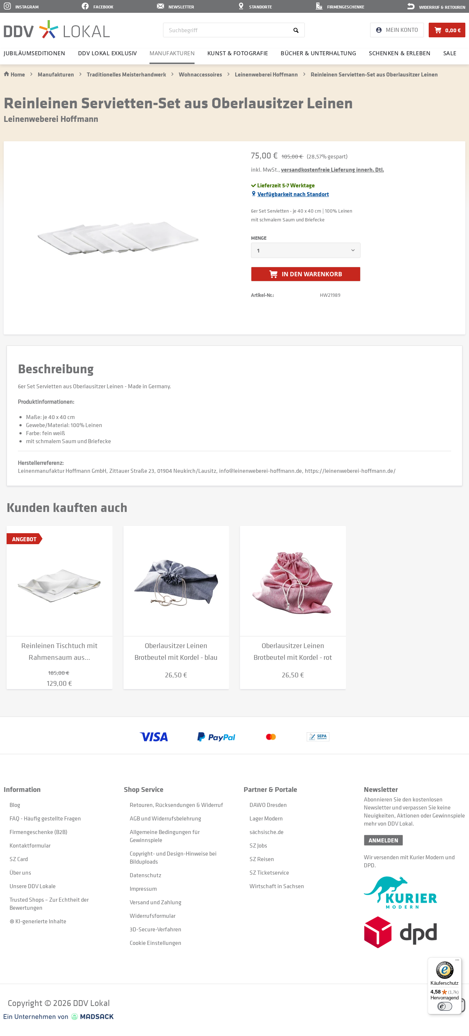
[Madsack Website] (59, 1016)
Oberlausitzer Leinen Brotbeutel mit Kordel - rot (293, 651)
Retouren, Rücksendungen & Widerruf (176, 805)
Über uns (20, 872)
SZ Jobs (258, 845)
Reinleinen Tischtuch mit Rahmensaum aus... (59, 651)
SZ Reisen (262, 859)
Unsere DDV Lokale (33, 886)
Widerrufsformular (153, 916)
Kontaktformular (30, 845)
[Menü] (457, 961)
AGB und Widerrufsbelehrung (165, 818)
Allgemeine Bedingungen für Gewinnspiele (165, 836)
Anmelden (383, 840)
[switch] (444, 1006)
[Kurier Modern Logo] (414, 892)
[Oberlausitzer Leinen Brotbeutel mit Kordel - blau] (176, 581)
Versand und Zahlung (155, 902)
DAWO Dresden (268, 805)
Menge (258, 238)
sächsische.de (267, 832)
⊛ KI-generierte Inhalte (38, 921)
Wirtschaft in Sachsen (277, 886)
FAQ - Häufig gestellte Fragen (45, 818)
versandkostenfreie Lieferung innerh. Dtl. (332, 169)
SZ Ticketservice (269, 872)
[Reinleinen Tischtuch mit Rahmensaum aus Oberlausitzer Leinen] (59, 581)
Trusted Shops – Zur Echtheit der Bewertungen (49, 903)
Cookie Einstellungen (155, 943)
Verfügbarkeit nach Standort (293, 194)
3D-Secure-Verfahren (155, 929)
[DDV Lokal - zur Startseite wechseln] (57, 29)
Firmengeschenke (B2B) (38, 832)
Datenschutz (145, 875)
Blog (15, 805)
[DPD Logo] (414, 932)
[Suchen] (297, 30)
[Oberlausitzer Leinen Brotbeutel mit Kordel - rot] (293, 581)
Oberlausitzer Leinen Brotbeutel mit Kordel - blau (176, 651)
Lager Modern (266, 818)
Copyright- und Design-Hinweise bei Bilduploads (173, 857)
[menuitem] (234, 30)
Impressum (143, 888)
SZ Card (19, 859)
